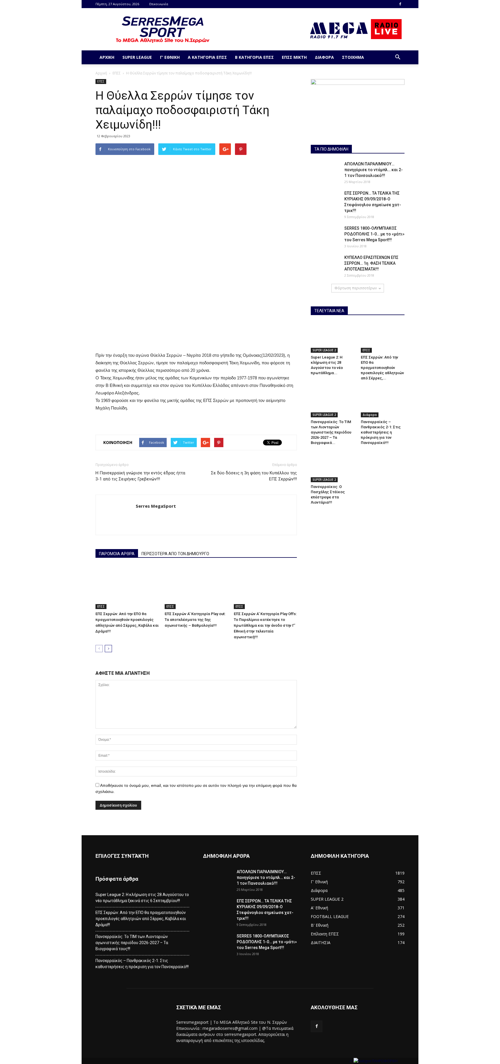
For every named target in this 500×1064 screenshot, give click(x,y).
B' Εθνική (319, 925)
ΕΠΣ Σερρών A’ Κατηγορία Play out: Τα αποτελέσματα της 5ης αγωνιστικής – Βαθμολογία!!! (195, 620)
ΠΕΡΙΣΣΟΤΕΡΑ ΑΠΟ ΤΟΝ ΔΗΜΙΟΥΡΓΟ (175, 553)
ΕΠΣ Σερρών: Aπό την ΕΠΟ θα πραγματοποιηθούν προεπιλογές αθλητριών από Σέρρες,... (382, 367)
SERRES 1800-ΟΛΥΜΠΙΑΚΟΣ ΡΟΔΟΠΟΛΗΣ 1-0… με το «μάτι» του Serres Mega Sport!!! (374, 234)
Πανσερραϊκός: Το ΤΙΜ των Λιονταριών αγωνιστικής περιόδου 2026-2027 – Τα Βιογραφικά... (331, 432)
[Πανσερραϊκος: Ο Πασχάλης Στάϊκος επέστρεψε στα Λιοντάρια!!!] (333, 467)
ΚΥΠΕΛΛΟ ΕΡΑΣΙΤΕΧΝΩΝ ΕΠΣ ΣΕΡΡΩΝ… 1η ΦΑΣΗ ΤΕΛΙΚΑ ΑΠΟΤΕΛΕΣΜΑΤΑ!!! (371, 263)
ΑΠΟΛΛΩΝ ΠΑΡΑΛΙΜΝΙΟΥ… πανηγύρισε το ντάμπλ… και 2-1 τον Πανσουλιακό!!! (373, 170)
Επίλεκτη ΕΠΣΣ (325, 934)
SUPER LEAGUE (137, 57)
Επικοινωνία (158, 4)
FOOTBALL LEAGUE (330, 916)
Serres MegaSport (156, 506)
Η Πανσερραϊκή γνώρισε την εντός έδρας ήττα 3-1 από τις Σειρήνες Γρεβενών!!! (140, 476)
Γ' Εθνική (319, 881)
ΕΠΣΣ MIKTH (294, 57)
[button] (398, 57)
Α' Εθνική (319, 908)
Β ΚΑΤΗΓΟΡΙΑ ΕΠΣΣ (254, 57)
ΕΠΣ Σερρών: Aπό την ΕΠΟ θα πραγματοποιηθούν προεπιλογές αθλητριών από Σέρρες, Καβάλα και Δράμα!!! (140, 918)
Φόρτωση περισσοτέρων (355, 288)
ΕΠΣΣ (117, 73)
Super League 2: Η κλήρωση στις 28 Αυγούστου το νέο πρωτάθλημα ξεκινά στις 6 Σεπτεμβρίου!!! (142, 897)
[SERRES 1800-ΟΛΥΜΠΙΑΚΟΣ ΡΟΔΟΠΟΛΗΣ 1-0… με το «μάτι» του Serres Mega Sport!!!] (325, 235)
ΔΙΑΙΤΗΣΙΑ (320, 942)
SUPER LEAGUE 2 (324, 350)
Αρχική (107, 57)
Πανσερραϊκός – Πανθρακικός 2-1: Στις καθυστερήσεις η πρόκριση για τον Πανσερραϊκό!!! (381, 432)
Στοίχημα (353, 57)
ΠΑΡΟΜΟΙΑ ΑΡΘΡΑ (117, 553)
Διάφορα (324, 57)
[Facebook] (400, 4)
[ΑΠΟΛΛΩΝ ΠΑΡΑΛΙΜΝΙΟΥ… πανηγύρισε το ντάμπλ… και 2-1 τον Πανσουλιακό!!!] (325, 171)
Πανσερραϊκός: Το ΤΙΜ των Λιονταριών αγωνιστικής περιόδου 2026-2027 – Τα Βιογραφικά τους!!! (131, 942)
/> (352, 1060)
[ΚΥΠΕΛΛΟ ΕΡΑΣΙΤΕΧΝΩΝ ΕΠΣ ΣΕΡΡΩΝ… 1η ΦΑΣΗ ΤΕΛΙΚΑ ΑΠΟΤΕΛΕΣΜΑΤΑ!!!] (325, 265)
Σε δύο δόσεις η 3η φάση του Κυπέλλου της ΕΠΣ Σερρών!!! (254, 476)
